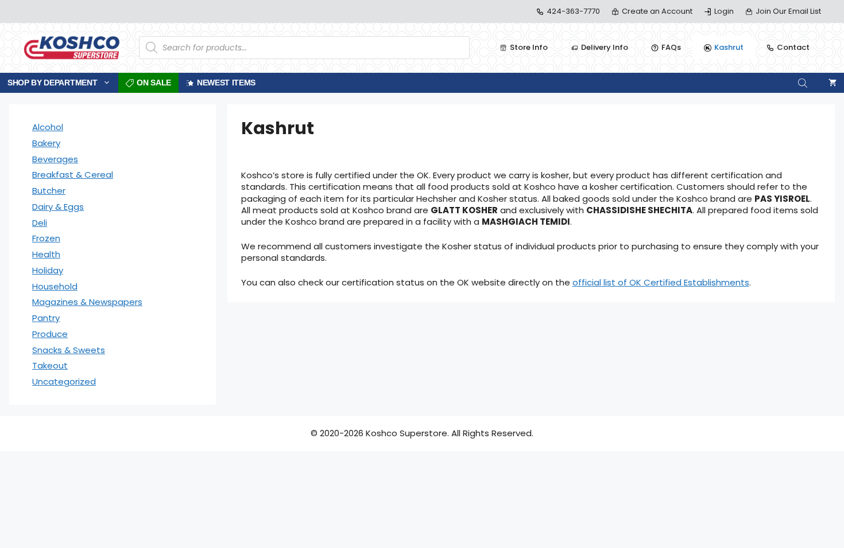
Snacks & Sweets (68, 350)
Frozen (46, 238)
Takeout (50, 365)
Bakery (46, 143)
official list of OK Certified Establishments (660, 282)
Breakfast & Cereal (72, 175)
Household (55, 286)
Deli (39, 223)
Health (46, 254)
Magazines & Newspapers (87, 302)
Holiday (47, 270)
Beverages (55, 159)
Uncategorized (64, 381)
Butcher (48, 191)
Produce (50, 334)
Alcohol (47, 127)
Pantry (46, 318)
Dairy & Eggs (58, 207)
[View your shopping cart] (832, 83)
